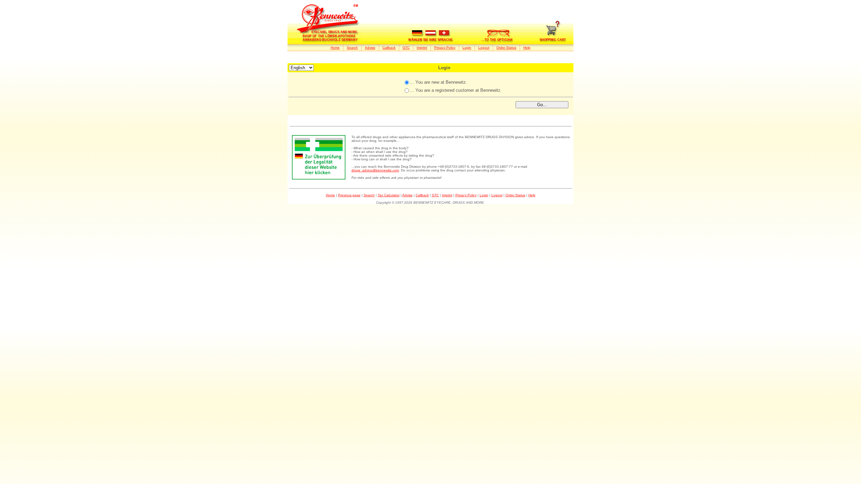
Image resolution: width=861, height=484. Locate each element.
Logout (483, 47)
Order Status (506, 47)
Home (335, 47)
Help (526, 47)
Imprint (422, 47)
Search (352, 47)
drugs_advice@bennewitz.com (375, 170)
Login (466, 47)
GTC (406, 47)
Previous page (349, 195)
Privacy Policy (444, 47)
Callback (389, 47)
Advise (370, 47)
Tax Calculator (389, 195)
